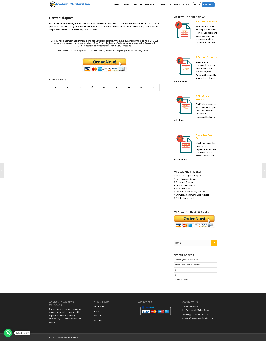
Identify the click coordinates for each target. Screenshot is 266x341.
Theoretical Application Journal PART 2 (187, 260)
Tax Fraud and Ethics (181, 279)
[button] (8, 333)
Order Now (98, 320)
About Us (97, 316)
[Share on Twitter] (68, 87)
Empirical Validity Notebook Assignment (187, 265)
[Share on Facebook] (55, 87)
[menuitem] (116, 4)
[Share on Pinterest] (92, 87)
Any (175, 270)
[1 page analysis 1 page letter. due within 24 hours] (2, 170)
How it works (99, 307)
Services (97, 311)
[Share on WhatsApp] (80, 87)
